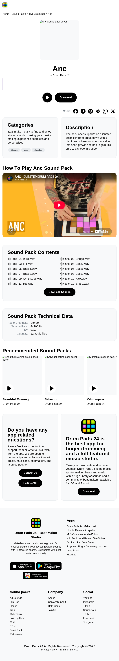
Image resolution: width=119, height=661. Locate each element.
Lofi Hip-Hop (17, 618)
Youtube (87, 598)
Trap (12, 610)
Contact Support (57, 602)
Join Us (52, 610)
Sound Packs (19, 14)
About (51, 598)
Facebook (88, 618)
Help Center (30, 483)
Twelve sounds (37, 14)
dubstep (38, 150)
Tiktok (86, 606)
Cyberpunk (16, 614)
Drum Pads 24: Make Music (82, 526)
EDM (12, 626)
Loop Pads (73, 550)
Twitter (86, 614)
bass (26, 150)
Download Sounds (60, 292)
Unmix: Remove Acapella (81, 530)
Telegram (88, 622)
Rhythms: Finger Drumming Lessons (87, 546)
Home (5, 14)
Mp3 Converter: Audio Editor (82, 534)
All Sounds (16, 598)
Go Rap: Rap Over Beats (80, 542)
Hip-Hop (14, 602)
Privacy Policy (49, 649)
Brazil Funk (16, 630)
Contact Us (30, 472)
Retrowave (16, 634)
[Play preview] (9, 388)
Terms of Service (69, 649)
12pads (14, 150)
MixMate (71, 554)
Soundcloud (90, 610)
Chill (12, 622)
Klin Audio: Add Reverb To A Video (86, 538)
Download (66, 97)
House (13, 606)
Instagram (88, 602)
